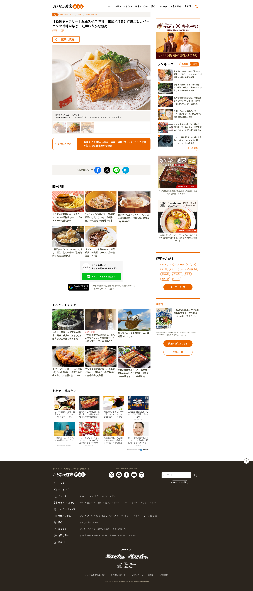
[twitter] (112, 474)
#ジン (183, 269)
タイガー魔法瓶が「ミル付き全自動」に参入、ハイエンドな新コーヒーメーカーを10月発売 (187, 140)
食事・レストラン (123, 6)
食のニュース (85, 496)
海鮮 (89, 536)
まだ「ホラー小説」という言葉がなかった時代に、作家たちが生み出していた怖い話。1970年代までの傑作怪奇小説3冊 (67, 372)
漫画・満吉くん (119, 529)
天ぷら (108, 503)
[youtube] (134, 474)
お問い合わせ (137, 575)
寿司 (82, 503)
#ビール (176, 278)
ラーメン (117, 503)
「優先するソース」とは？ (103, 289)
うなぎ (99, 503)
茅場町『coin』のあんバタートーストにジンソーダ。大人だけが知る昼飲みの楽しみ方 (187, 114)
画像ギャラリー (91, 15)
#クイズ (165, 278)
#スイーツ (179, 264)
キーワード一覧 (179, 482)
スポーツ (112, 516)
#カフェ (174, 269)
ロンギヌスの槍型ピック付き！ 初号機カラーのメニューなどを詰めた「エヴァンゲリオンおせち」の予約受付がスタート (187, 127)
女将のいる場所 (90, 332)
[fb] (127, 474)
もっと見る (193, 148)
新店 (96, 496)
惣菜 (96, 536)
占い (82, 516)
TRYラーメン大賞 (66, 509)
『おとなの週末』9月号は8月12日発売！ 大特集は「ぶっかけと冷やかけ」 (186, 313)
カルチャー (138, 516)
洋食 (79, 15)
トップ (61, 483)
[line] (119, 474)
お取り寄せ (176, 6)
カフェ (143, 503)
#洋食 (55, 31)
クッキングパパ (86, 529)
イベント (105, 496)
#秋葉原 (165, 274)
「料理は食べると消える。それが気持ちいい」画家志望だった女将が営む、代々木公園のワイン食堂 (100, 338)
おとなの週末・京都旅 (89, 522)
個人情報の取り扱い (119, 575)
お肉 (82, 536)
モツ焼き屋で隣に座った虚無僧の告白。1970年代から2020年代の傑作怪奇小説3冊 (100, 372)
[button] (54, 78)
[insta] (141, 474)
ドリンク (132, 536)
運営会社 (151, 575)
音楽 (103, 516)
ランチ (134, 503)
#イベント (166, 264)
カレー (90, 503)
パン (126, 503)
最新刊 (187, 6)
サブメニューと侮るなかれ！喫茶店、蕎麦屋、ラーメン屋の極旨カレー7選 (100, 252)
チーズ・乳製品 (118, 536)
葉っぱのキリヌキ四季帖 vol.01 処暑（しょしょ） (133, 335)
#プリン (191, 264)
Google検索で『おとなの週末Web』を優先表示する (113, 285)
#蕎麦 (188, 274)
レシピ (149, 516)
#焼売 (62, 31)
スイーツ (153, 503)
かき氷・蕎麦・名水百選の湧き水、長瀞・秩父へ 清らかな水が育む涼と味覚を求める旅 (67, 335)
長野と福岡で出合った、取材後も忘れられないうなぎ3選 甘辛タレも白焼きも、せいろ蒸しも (133, 373)
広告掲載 (164, 575)
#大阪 (164, 269)
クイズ (90, 516)
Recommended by (133, 450)
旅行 (153, 6)
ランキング (63, 489)
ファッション (124, 516)
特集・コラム (141, 6)
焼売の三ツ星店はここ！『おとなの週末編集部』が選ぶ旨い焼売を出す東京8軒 (133, 218)
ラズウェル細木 (102, 529)
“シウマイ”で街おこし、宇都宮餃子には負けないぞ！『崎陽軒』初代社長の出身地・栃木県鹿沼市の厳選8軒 (100, 217)
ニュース (107, 6)
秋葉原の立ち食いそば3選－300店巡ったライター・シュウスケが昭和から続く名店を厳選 (187, 74)
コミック (163, 6)
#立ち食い (177, 274)
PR (113, 496)
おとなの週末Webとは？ (95, 575)
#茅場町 (193, 269)
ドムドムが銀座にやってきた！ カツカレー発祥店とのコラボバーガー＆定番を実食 (68, 217)
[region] (101, 89)
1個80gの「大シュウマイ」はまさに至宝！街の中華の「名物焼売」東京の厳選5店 (67, 252)
